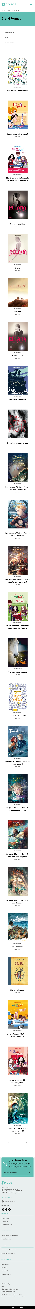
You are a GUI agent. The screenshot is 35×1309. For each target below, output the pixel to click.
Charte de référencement (9, 1289)
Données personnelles (8, 1292)
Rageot (8, 10)
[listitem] (3, 1209)
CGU (3, 1286)
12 (17, 1143)
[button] (9, 32)
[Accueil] (9, 4)
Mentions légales (6, 1284)
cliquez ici (21, 1168)
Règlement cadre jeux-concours (11, 1294)
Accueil (3, 10)
